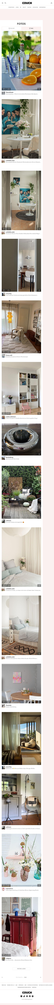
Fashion (29, 7)
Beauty (24, 7)
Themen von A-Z (10, 985)
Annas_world (9, 355)
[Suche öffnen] (5, 3)
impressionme (9, 888)
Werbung (34, 987)
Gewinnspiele (42, 7)
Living (17, 7)
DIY (20, 7)
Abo (16, 985)
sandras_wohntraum (11, 416)
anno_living (8, 293)
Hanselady (8, 705)
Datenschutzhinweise (32, 985)
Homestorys (11, 7)
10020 (25, 977)
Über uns (4, 985)
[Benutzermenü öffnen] (51, 3)
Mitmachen (35, 7)
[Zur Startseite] (27, 3)
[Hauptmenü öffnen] (2, 3)
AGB (25, 985)
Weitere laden (21, 968)
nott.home (8, 520)
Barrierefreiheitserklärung (24, 987)
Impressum (21, 985)
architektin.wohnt (10, 160)
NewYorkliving (9, 457)
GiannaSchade (9, 92)
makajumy (8, 958)
